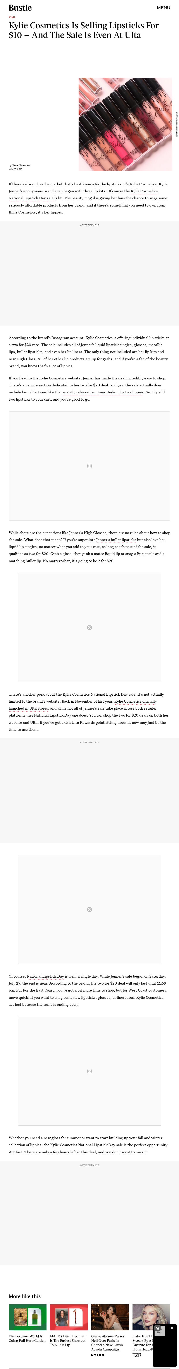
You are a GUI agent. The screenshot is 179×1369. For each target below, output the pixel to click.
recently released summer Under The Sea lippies (102, 391)
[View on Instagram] (89, 466)
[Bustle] (20, 7)
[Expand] (157, 1328)
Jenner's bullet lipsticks (116, 539)
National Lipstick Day (45, 976)
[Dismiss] (172, 1328)
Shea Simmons (21, 165)
